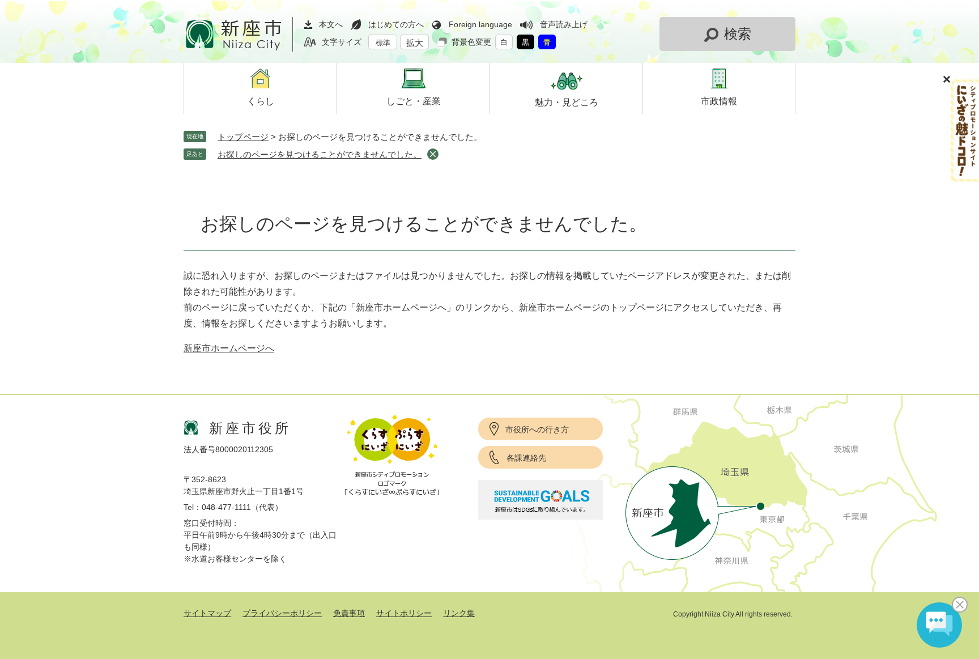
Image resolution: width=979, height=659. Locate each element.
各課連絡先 (526, 457)
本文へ (331, 24)
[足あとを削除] (433, 154)
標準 (383, 43)
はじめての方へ (396, 24)
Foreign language (480, 24)
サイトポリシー (404, 613)
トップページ (243, 137)
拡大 (414, 43)
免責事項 (349, 613)
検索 (737, 33)
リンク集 (459, 613)
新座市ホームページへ (229, 348)
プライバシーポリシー (282, 613)
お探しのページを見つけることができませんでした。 (320, 154)
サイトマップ (207, 613)
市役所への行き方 (537, 429)
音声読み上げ (564, 24)
